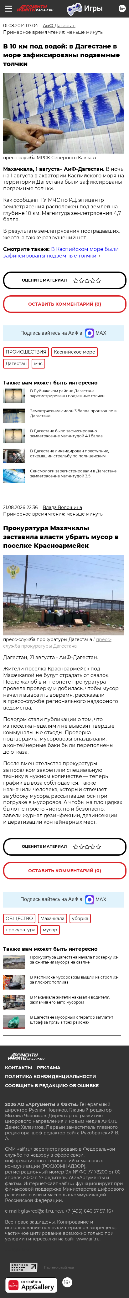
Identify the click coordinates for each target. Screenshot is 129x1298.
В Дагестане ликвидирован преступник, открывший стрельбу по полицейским (69, 453)
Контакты (18, 1068)
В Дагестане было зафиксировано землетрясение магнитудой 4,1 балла (66, 433)
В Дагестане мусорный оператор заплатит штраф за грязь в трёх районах (71, 1020)
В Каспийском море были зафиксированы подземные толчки (61, 252)
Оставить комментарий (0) (64, 304)
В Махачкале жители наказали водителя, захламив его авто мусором (70, 1000)
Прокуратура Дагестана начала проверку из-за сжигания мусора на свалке (74, 960)
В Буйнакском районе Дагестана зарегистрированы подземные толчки (67, 393)
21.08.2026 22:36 (20, 507)
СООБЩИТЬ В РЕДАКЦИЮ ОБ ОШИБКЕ (52, 1085)
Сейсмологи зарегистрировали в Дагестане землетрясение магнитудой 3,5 (73, 473)
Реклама (48, 1068)
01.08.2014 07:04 (20, 25)
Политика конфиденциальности (50, 1076)
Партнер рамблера (59, 1267)
